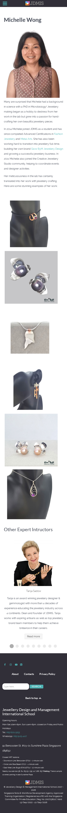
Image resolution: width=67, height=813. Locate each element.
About (15, 674)
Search (36, 686)
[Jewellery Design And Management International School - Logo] (33, 3)
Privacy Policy (47, 674)
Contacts (29, 674)
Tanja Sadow (33, 591)
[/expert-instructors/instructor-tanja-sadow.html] (33, 563)
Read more (33, 636)
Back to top (31, 698)
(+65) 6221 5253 (13, 732)
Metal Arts (26, 138)
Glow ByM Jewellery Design (47, 148)
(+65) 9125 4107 (20, 736)
